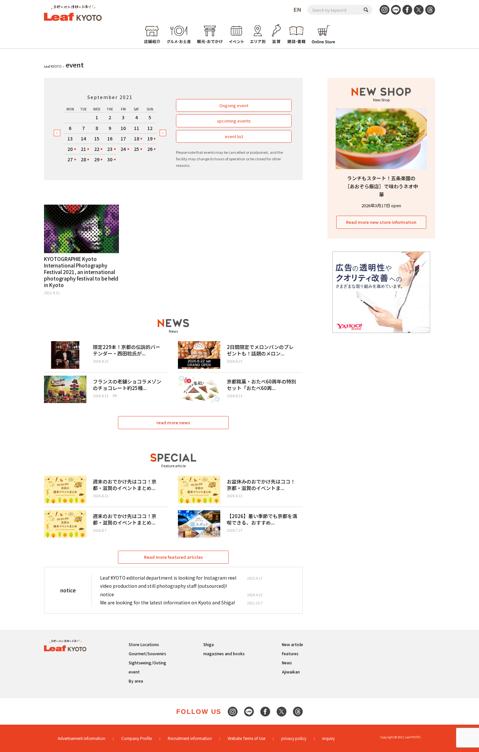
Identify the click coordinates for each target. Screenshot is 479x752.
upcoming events (234, 121)
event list (234, 136)
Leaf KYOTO (53, 66)
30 (109, 159)
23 (109, 149)
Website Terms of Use (246, 738)
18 (136, 138)
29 (96, 159)
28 (83, 159)
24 (123, 149)
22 (96, 149)
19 (149, 138)
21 (83, 149)
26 (149, 149)
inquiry (328, 738)
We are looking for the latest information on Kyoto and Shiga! (167, 602)
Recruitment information (190, 738)
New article (292, 644)
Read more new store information (381, 222)
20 (70, 149)
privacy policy (293, 738)
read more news (173, 422)
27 (70, 159)
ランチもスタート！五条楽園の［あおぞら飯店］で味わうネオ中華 (381, 186)
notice (107, 594)
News (287, 662)
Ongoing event (233, 105)
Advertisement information (81, 738)
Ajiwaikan (291, 671)
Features (290, 653)
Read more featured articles (173, 557)
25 (136, 149)
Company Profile (136, 738)
